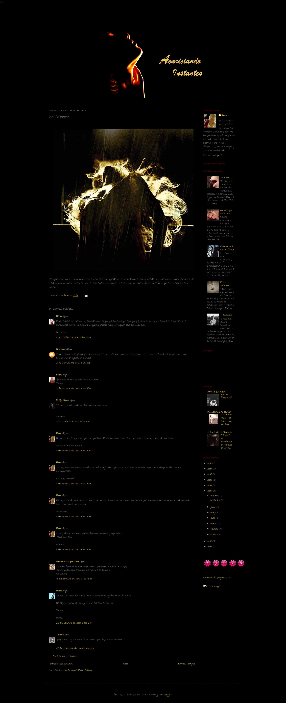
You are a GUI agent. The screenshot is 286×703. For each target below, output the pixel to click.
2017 (210, 469)
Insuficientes (216, 500)
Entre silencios (224, 283)
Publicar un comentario (65, 656)
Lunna (59, 591)
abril (213, 518)
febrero (215, 529)
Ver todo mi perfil (212, 155)
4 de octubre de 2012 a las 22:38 (73, 517)
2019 (210, 463)
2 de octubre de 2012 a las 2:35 (73, 363)
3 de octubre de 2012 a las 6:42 (73, 421)
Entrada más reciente (61, 664)
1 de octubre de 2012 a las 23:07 (73, 337)
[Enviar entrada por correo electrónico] (85, 295)
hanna (59, 375)
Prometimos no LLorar (219, 412)
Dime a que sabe (216, 392)
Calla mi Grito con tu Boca (227, 248)
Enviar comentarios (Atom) (78, 670)
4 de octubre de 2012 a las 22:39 (73, 550)
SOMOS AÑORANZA (226, 396)
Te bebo (225, 178)
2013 (210, 485)
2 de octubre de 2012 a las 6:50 (73, 388)
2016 (210, 474)
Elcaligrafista (62, 400)
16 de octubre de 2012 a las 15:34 (74, 579)
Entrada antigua (186, 664)
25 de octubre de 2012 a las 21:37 (74, 623)
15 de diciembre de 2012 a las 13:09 (75, 648)
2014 (210, 480)
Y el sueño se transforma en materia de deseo (226, 441)
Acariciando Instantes (77, 13)
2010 (210, 547)
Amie (59, 433)
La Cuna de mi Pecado (219, 432)
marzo (214, 523)
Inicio (125, 664)
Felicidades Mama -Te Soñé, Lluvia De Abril (226, 419)
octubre (215, 496)
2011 (210, 541)
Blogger (167, 695)
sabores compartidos (67, 561)
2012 (210, 491)
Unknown (60, 349)
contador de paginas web (217, 578)
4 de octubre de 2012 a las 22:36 (73, 484)
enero (214, 534)
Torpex (60, 635)
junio (213, 507)
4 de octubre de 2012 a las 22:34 (73, 451)
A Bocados (226, 315)
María (59, 316)
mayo (214, 512)
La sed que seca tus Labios (226, 213)
